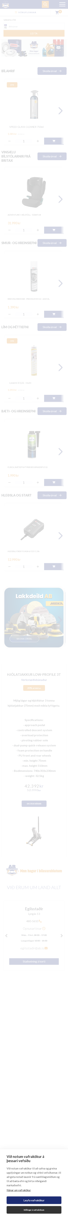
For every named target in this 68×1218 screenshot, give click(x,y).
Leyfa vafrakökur (34, 1200)
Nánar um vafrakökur (19, 1190)
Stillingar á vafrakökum (34, 1210)
